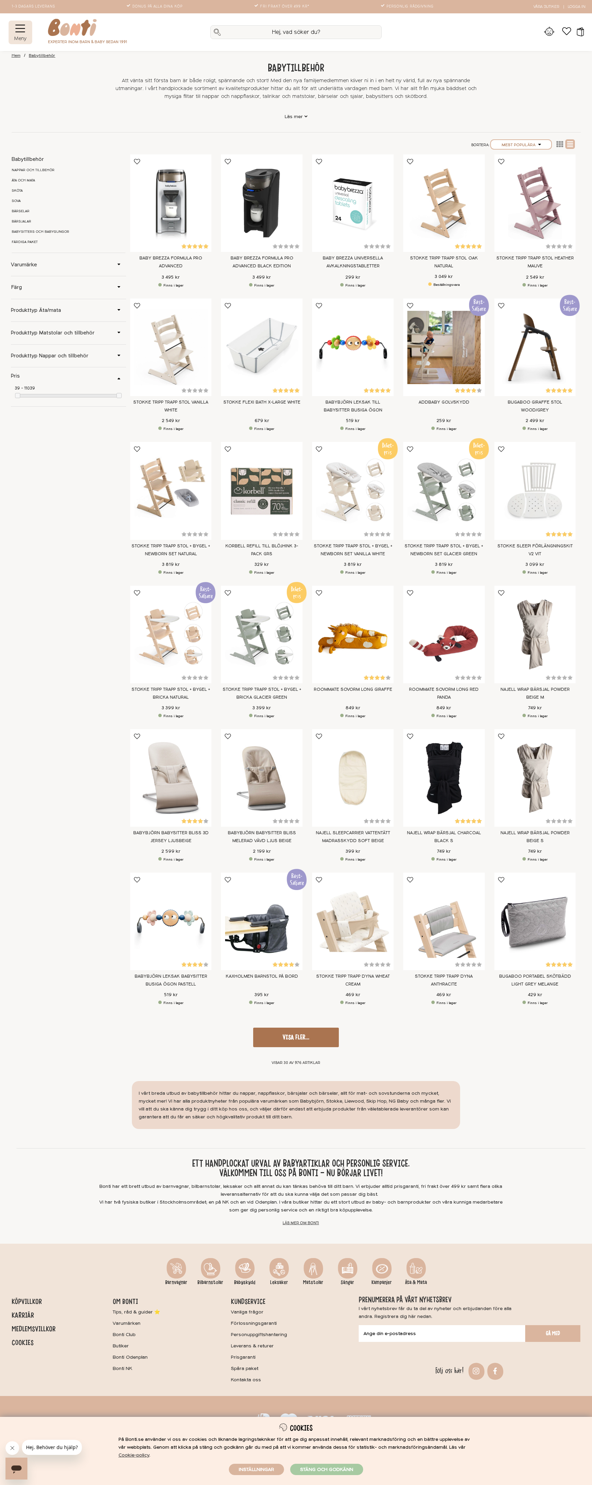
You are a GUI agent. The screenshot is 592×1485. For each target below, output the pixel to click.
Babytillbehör (42, 55)
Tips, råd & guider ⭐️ (136, 1312)
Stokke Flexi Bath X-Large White (261, 402)
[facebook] (494, 1370)
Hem (16, 55)
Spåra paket (244, 1368)
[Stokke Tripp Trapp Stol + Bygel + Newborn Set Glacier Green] (444, 491)
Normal (570, 144)
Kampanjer (381, 1282)
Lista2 (559, 144)
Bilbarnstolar (210, 1282)
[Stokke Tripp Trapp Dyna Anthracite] (444, 921)
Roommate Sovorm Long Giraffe (353, 689)
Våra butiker (546, 6)
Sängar (347, 1282)
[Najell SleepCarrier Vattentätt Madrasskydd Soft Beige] (353, 778)
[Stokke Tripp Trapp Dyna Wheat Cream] (353, 921)
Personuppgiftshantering (259, 1334)
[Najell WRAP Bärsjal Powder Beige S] (535, 778)
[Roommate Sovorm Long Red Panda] (444, 634)
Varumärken (126, 1323)
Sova (16, 201)
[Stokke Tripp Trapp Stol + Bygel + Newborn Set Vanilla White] (353, 491)
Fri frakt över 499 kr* (284, 6)
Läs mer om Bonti (301, 1223)
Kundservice (248, 1301)
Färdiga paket (25, 242)
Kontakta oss (246, 1380)
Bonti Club (124, 1334)
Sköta (17, 191)
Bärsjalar (21, 221)
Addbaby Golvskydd (444, 402)
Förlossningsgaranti (254, 1323)
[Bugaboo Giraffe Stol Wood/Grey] (535, 347)
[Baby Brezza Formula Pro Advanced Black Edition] (262, 203)
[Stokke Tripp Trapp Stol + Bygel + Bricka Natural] (171, 634)
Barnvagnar (176, 1282)
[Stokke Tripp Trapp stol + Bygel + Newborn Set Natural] (171, 491)
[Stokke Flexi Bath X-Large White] (262, 347)
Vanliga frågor (247, 1312)
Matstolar (313, 1282)
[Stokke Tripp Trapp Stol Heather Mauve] (535, 203)
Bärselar (20, 211)
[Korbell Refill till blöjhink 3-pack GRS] (262, 491)
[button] (578, 32)
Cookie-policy (134, 1455)
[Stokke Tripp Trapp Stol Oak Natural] (444, 203)
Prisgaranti (243, 1357)
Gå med (553, 1333)
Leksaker (279, 1282)
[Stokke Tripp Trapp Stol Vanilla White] (171, 347)
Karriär (23, 1315)
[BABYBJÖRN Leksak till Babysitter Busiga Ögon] (353, 347)
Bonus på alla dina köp (157, 6)
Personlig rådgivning (410, 6)
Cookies (23, 1342)
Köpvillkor (27, 1301)
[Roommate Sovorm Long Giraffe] (353, 634)
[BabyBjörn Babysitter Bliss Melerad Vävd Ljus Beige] (262, 778)
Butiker (121, 1346)
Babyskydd (244, 1282)
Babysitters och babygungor (40, 232)
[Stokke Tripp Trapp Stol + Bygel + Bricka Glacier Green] (262, 634)
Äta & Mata (416, 1282)
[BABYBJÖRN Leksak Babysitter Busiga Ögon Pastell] (171, 921)
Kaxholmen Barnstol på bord (262, 976)
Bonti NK (122, 1368)
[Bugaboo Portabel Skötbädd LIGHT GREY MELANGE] (535, 921)
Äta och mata (23, 180)
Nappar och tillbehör (33, 170)
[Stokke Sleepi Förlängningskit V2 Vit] (535, 491)
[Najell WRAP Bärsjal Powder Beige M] (535, 634)
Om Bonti (125, 1301)
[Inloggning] (549, 32)
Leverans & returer (252, 1346)
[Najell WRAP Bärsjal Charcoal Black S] (444, 778)
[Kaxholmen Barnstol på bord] (262, 921)
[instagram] (475, 1370)
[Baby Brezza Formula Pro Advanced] (171, 203)
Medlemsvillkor (34, 1329)
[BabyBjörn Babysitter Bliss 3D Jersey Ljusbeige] (171, 778)
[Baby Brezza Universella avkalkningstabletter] (353, 203)
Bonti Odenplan (130, 1357)
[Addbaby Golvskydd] (444, 347)
